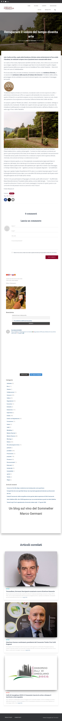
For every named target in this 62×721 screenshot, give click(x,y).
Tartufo (8, 477)
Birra (8, 386)
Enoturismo (10, 409)
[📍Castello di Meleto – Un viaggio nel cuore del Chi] (50, 361)
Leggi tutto (24, 597)
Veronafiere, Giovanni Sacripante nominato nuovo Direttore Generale (30, 591)
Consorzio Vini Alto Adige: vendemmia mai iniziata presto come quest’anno (25, 488)
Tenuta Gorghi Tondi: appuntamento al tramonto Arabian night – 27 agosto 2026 (26, 502)
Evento (8, 415)
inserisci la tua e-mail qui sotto (19, 315)
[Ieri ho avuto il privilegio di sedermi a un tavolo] (37, 368)
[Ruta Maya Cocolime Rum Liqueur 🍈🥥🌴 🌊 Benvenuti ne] (37, 354)
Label (8, 427)
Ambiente (9, 383)
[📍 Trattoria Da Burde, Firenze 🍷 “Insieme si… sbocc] (12, 368)
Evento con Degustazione (13, 418)
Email (8, 1)
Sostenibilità (10, 471)
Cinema (9, 389)
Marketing (9, 430)
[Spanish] (15, 274)
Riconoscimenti (11, 462)
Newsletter (48, 9)
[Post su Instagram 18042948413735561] (50, 339)
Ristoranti (9, 465)
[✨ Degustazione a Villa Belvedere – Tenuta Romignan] (25, 361)
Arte (7, 196)
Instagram (3, 1)
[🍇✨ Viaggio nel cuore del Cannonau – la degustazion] (12, 361)
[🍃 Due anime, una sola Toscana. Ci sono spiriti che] (50, 346)
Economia (9, 404)
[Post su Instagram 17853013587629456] (25, 346)
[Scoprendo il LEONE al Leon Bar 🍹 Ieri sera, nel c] (50, 368)
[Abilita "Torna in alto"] (59, 718)
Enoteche (9, 406)
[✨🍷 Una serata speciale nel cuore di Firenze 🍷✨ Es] (37, 339)
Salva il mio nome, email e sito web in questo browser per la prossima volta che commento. (35, 252)
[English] (9, 274)
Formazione (10, 421)
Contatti (44, 5)
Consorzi (9, 395)
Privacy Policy (8, 717)
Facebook (1, 1)
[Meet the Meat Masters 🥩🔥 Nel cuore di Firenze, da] (12, 339)
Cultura (8, 398)
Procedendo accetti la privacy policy (23, 320)
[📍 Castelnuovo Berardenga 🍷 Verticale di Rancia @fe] (25, 368)
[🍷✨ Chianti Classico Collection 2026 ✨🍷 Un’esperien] (37, 346)
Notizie (39, 9)
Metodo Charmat (11, 433)
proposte (9, 456)
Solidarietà (9, 468)
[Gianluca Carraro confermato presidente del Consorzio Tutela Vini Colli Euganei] (31, 619)
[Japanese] (11, 274)
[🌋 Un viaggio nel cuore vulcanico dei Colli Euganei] (25, 354)
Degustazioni (53, 5)
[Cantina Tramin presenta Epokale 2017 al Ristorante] (50, 354)
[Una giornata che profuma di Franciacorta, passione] (12, 354)
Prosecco (11, 196)
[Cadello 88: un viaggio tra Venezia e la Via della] (37, 361)
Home (29, 5)
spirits (8, 474)
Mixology (9, 439)
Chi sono (36, 5)
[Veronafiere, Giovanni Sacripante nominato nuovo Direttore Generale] (31, 568)
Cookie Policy (18, 717)
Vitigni (8, 480)
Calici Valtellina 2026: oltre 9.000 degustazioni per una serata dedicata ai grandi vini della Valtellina (31, 499)
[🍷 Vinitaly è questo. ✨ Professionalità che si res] (25, 339)
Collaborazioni (10, 392)
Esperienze (9, 412)
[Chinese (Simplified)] (7, 274)
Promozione (10, 453)
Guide (8, 424)
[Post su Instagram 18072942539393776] (12, 346)
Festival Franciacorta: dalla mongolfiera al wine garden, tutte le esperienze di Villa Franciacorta (30, 496)
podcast (9, 447)
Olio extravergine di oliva (13, 444)
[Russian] (13, 274)
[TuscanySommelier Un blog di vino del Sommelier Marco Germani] (9, 8)
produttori (9, 450)
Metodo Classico (11, 436)
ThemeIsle (55, 717)
